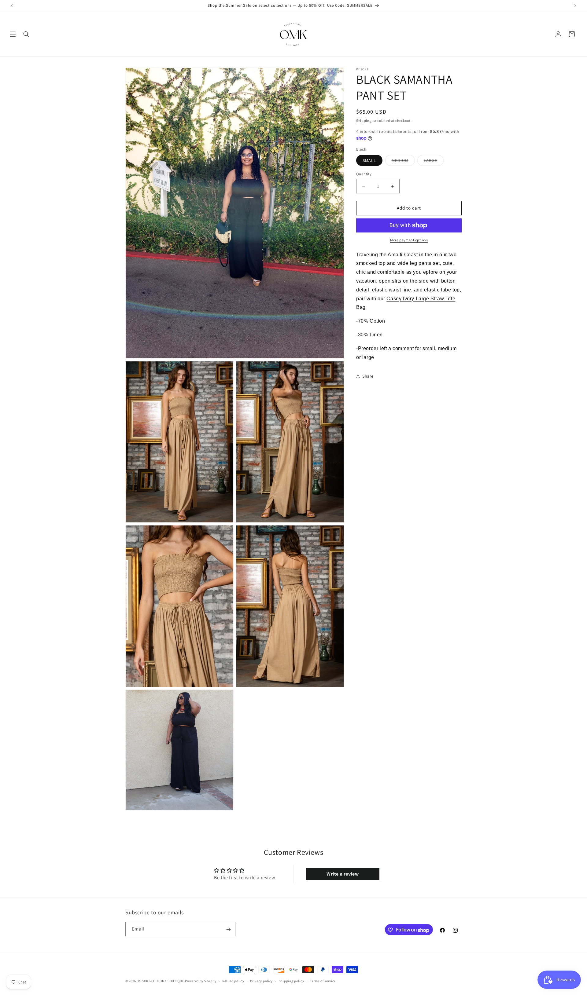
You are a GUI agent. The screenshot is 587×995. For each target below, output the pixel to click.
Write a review (343, 873)
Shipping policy (291, 981)
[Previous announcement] (12, 6)
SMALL (369, 160)
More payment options (409, 240)
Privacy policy (261, 981)
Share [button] (368, 376)
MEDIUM (403, 162)
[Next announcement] (575, 6)
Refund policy (233, 981)
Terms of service (323, 981)
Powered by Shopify (200, 981)
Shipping (364, 120)
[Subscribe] (228, 929)
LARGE (434, 162)
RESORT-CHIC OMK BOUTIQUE (161, 981)
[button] (13, 34)
